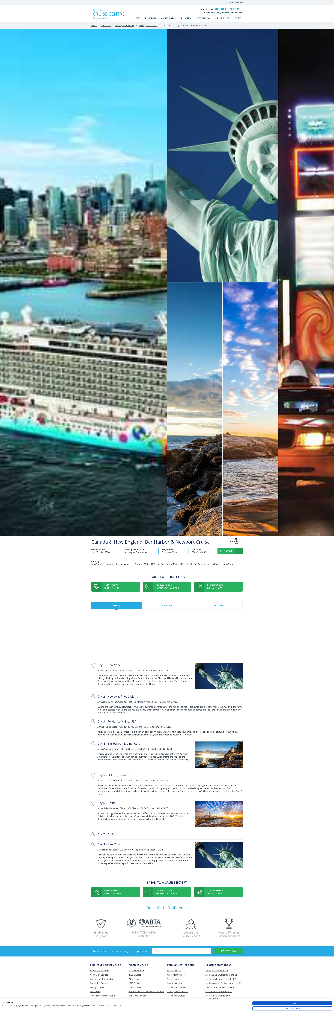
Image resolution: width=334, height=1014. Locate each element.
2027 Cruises (135, 979)
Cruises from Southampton (218, 991)
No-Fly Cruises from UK (216, 970)
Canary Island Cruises (177, 991)
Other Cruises (217, 605)
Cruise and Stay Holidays (102, 979)
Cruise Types (222, 18)
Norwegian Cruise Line (124, 25)
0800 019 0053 (199, 552)
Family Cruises (97, 987)
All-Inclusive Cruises (99, 970)
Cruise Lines (186, 18)
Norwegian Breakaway (148, 25)
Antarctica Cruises (176, 974)
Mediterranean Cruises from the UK (223, 983)
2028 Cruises (135, 983)
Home (137, 18)
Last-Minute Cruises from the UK (221, 987)
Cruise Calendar (136, 970)
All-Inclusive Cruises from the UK (221, 974)
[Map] (167, 634)
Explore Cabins (167, 605)
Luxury (237, 18)
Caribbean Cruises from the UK (220, 979)
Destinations (203, 18)
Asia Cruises (173, 979)
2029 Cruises (135, 987)
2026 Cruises (135, 974)
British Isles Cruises (176, 987)
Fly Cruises (95, 991)
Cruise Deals (150, 18)
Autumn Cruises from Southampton (146, 991)
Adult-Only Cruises (99, 974)
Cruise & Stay (168, 18)
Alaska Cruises (174, 970)
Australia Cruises (175, 983)
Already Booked (237, 2)
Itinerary (116, 605)
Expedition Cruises (99, 983)
